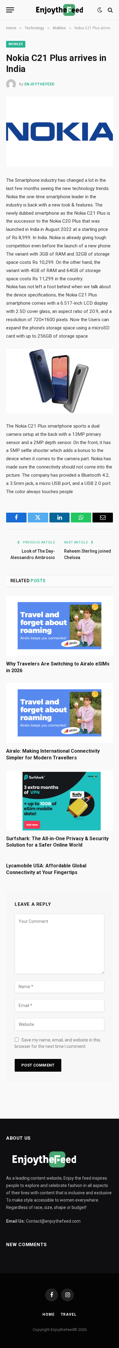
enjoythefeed (39, 84)
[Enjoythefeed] (59, 10)
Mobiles (16, 44)
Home (48, 1314)
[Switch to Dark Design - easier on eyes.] (100, 10)
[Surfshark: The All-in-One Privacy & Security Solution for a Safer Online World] (59, 800)
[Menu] (10, 10)
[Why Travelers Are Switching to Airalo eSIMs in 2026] (59, 626)
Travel (69, 1314)
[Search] (109, 10)
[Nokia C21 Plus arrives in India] (59, 132)
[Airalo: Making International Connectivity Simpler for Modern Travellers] (59, 713)
